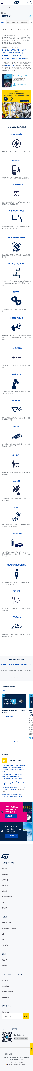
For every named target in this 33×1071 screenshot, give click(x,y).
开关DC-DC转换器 (8, 53)
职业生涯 (4, 891)
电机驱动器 (22, 58)
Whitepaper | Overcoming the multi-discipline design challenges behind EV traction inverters (13, 783)
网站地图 (4, 965)
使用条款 (6, 1057)
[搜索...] (4, 7)
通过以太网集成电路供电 (16, 565)
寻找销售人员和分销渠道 (9, 928)
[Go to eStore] (27, 3)
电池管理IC (5, 55)
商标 (21, 1057)
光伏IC (16, 507)
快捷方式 (4, 960)
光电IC (22, 55)
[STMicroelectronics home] (16, 2)
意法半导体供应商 (7, 896)
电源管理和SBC (16, 533)
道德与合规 (5, 980)
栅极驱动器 (16, 292)
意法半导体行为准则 (7, 991)
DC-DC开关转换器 (16, 185)
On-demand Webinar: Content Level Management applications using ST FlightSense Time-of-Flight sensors (12, 776)
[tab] (3, 22)
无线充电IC (16, 617)
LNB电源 (16, 481)
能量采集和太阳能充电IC (16, 237)
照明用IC (16, 427)
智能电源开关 (16, 374)
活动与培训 (5, 945)
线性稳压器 (19, 53)
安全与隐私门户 (6, 997)
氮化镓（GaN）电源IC (16, 264)
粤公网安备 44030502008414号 (17, 1064)
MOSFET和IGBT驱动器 (9, 58)
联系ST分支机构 (6, 922)
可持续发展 (5, 880)
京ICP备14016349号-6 (16, 1062)
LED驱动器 (14, 55)
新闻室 (4, 939)
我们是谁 (4, 868)
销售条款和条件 (15, 1057)
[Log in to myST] (31, 2)
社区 (3, 934)
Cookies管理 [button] (19, 1059)
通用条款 (4, 908)
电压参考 (16, 591)
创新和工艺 (5, 885)
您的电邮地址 (5, 1012)
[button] (2, 3)
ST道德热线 (5, 986)
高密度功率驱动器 (16, 318)
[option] (8, 29)
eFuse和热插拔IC (16, 348)
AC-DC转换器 (21, 50)
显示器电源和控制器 (16, 211)
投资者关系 (5, 874)
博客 (3, 902)
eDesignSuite (9, 65)
